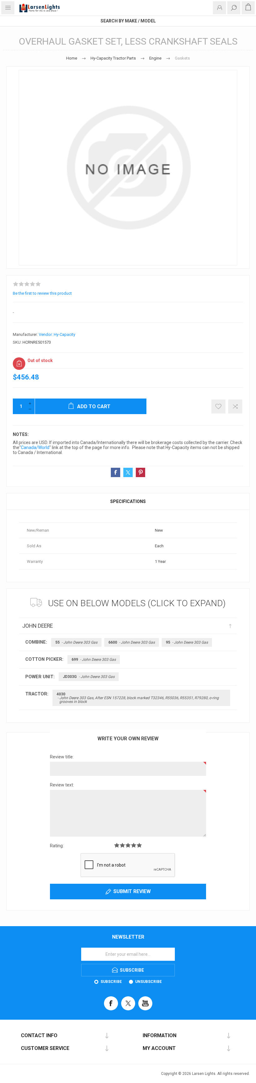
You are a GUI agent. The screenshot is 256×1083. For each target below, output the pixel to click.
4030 (138, 698)
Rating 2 (122, 845)
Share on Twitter (128, 472)
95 (187, 642)
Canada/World (35, 447)
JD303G (89, 676)
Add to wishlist (218, 406)
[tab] (128, 501)
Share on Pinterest (140, 472)
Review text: (62, 784)
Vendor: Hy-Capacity (57, 334)
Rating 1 (117, 845)
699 (93, 659)
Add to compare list (235, 406)
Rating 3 (128, 845)
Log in (219, 7)
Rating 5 (139, 845)
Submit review (132, 891)
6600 (131, 642)
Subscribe (111, 981)
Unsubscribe (148, 981)
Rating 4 (133, 845)
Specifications (128, 501)
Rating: (57, 846)
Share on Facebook (115, 472)
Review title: (62, 756)
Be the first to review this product (42, 293)
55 (76, 642)
